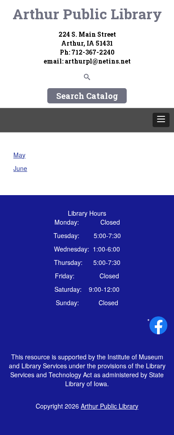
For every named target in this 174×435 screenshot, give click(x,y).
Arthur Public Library (87, 13)
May (19, 154)
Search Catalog (87, 95)
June (20, 168)
